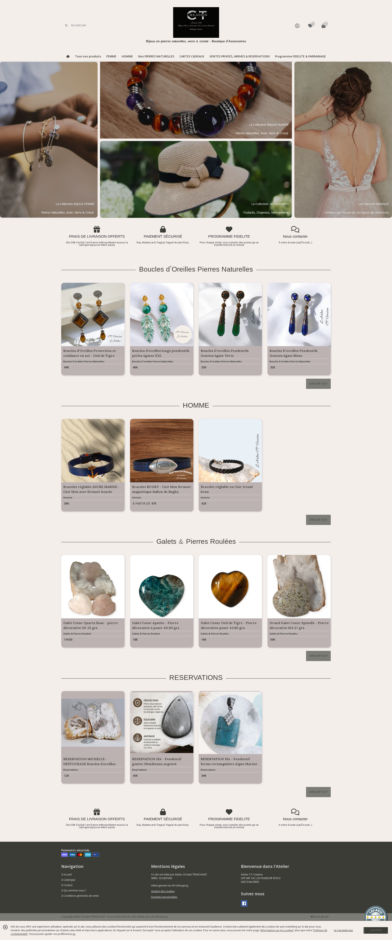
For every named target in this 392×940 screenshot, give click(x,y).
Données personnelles (164, 897)
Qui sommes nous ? (74, 890)
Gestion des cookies (163, 891)
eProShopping (159, 916)
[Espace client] (297, 26)
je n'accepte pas (343, 930)
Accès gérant (321, 916)
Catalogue (69, 880)
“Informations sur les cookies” (277, 930)
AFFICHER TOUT (318, 383)
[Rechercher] (66, 26)
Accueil (67, 874)
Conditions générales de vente (81, 895)
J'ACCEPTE (376, 930)
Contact (67, 885)
